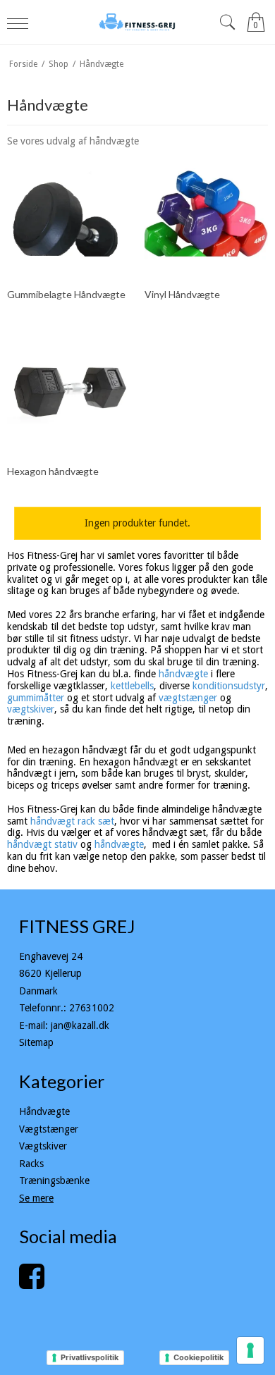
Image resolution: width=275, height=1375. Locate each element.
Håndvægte (44, 1111)
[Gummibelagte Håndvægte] (68, 213)
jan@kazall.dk (80, 1025)
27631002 (91, 1007)
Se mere (36, 1198)
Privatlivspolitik (89, 1357)
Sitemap (36, 1042)
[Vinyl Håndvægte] (206, 213)
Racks (31, 1163)
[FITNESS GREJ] (138, 22)
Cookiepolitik (198, 1357)
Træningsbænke (54, 1180)
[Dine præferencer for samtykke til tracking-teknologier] (250, 1350)
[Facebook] (31, 1283)
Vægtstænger (48, 1129)
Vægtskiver (43, 1146)
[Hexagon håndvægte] (68, 390)
